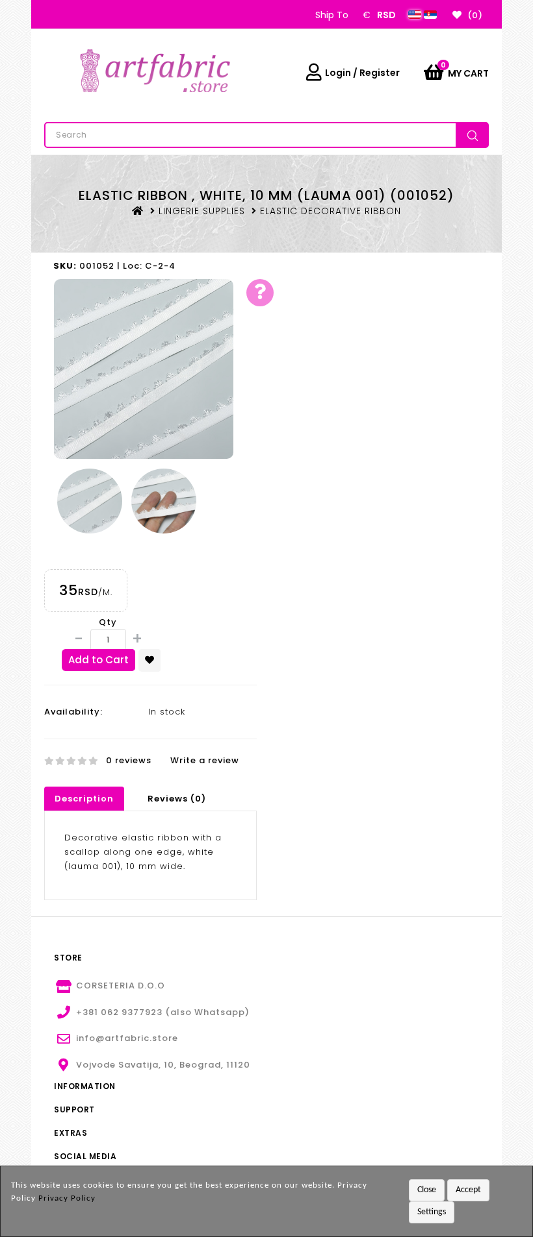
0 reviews (128, 760)
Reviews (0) (177, 798)
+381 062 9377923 (119, 1012)
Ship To (331, 14)
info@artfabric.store (127, 1038)
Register (379, 72)
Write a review (204, 760)
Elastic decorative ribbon (330, 210)
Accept (468, 1190)
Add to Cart (98, 660)
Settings (431, 1212)
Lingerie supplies (202, 210)
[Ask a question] (260, 292)
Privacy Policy (67, 1198)
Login (338, 72)
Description (84, 798)
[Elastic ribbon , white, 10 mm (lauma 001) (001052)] (143, 368)
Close (426, 1190)
